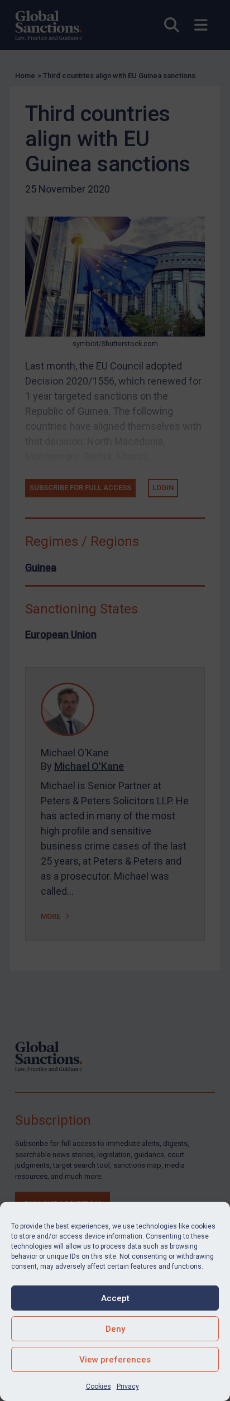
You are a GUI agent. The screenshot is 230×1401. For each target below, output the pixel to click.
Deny (115, 1329)
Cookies (98, 1386)
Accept (115, 1298)
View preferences (115, 1360)
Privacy (128, 1386)
